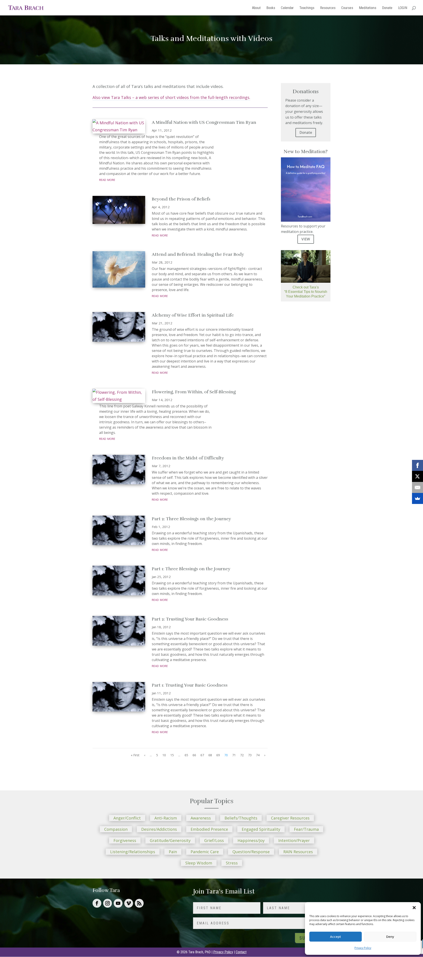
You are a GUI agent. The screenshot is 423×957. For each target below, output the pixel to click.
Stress (232, 863)
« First (135, 755)
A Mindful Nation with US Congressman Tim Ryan (204, 122)
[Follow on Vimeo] (128, 903)
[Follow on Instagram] (107, 903)
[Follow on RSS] (139, 903)
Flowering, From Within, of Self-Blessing (194, 392)
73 (250, 755)
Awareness (201, 818)
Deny (390, 936)
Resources (328, 8)
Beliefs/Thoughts (240, 818)
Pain (173, 851)
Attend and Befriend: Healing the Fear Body (198, 254)
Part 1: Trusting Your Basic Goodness (190, 685)
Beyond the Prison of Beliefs (181, 199)
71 (234, 755)
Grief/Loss (214, 840)
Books (270, 8)
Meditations (367, 8)
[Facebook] (417, 465)
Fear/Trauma (306, 829)
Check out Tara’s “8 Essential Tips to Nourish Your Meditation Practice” (305, 291)
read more (107, 179)
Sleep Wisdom (198, 863)
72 (242, 755)
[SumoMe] (417, 498)
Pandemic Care (205, 851)
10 (164, 755)
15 (172, 755)
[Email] (417, 487)
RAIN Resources (298, 851)
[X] (417, 476)
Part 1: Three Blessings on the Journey (191, 569)
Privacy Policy (362, 948)
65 (186, 755)
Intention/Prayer (294, 840)
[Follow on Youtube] (118, 903)
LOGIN (402, 8)
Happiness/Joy (251, 840)
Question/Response (251, 851)
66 (194, 755)
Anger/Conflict (127, 818)
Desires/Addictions (159, 829)
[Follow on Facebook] (97, 903)
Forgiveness (124, 840)
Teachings (306, 8)
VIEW (305, 239)
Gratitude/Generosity (170, 840)
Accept (335, 936)
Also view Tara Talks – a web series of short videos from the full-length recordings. (171, 97)
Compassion (116, 829)
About (256, 8)
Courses (347, 8)
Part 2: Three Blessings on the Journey (191, 519)
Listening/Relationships (132, 851)
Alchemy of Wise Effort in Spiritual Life (193, 315)
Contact (241, 952)
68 (210, 755)
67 (202, 755)
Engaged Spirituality (261, 829)
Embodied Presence (209, 829)
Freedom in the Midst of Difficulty (188, 458)
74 (258, 755)
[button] (414, 907)
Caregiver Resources (290, 818)
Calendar (287, 8)
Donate (387, 8)
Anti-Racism (165, 818)
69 (218, 755)
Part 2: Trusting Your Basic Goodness (190, 619)
